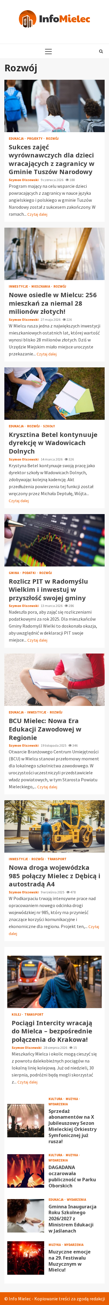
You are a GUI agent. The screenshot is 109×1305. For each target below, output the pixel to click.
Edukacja (16, 138)
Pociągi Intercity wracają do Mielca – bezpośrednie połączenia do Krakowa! (54, 982)
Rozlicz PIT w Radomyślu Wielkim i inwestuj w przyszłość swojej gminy (54, 540)
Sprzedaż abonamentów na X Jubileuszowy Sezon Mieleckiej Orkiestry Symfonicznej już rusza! (25, 1120)
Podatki (29, 573)
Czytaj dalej (37, 214)
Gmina (14, 573)
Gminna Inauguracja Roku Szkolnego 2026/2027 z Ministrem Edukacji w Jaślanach (25, 1216)
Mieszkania (41, 286)
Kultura (56, 1099)
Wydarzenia (58, 1104)
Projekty (35, 138)
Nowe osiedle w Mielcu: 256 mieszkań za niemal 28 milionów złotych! (54, 254)
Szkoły (49, 426)
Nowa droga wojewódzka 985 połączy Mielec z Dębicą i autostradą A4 (54, 826)
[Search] (101, 51)
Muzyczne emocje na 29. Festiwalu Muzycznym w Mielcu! (25, 1258)
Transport (57, 859)
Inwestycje (18, 286)
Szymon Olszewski (24, 180)
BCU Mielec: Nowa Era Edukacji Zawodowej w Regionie (54, 680)
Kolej (17, 1014)
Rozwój (52, 138)
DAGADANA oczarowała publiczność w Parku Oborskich (25, 1171)
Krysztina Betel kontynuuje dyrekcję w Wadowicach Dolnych (54, 393)
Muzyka (72, 1099)
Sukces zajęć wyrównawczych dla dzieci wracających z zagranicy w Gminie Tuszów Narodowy (54, 106)
